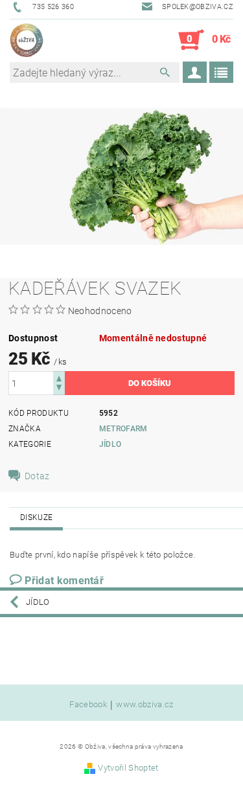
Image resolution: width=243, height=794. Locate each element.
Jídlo (110, 444)
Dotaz (37, 476)
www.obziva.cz (144, 704)
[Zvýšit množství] (59, 377)
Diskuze (36, 517)
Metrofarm (123, 428)
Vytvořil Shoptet (128, 768)
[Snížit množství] (59, 389)
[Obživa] (26, 40)
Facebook (88, 704)
